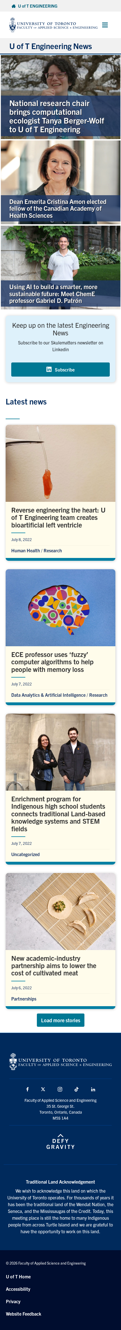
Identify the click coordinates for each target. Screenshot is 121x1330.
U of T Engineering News (50, 46)
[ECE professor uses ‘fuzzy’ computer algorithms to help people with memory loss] (60, 635)
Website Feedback (23, 1313)
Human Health (25, 550)
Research (53, 550)
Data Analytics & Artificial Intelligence (48, 695)
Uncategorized (25, 854)
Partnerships (23, 998)
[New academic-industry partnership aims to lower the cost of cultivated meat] (60, 939)
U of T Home (18, 1276)
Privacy (13, 1301)
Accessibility (18, 1289)
